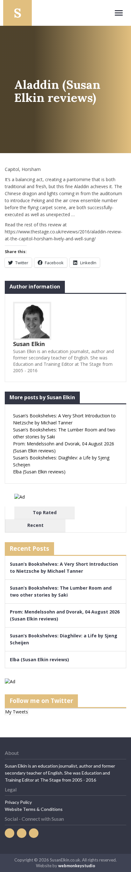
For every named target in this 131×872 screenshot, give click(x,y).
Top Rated (45, 512)
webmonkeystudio (76, 865)
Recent (35, 525)
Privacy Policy (18, 802)
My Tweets (16, 712)
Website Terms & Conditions (34, 809)
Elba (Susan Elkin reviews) (39, 472)
